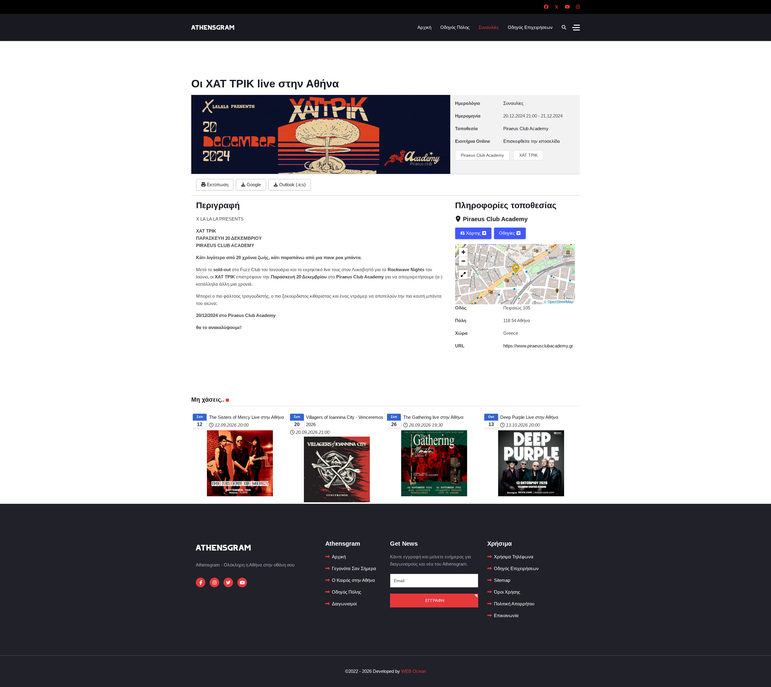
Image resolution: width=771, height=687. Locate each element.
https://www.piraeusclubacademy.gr (538, 345)
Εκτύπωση (217, 184)
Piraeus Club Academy (482, 155)
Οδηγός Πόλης (455, 27)
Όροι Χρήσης (507, 591)
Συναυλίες (489, 27)
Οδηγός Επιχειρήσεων (530, 27)
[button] (516, 268)
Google (253, 184)
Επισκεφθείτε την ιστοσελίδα (531, 141)
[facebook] (200, 582)
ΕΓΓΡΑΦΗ (434, 600)
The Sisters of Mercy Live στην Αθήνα (246, 417)
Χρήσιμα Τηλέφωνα (513, 556)
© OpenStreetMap (558, 301)
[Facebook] (546, 6)
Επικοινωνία (506, 615)
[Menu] (576, 27)
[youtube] (242, 582)
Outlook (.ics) (292, 184)
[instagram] (214, 582)
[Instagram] (578, 6)
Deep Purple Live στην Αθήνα (529, 417)
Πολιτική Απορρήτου (514, 603)
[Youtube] (567, 6)
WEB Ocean (413, 671)
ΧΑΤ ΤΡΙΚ (528, 155)
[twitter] (228, 582)
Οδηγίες (507, 233)
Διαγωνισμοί (344, 603)
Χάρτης (473, 233)
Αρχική (424, 27)
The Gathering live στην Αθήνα (433, 417)
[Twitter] (556, 6)
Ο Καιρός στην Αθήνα (353, 580)
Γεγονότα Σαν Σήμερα (354, 568)
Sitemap (502, 580)
